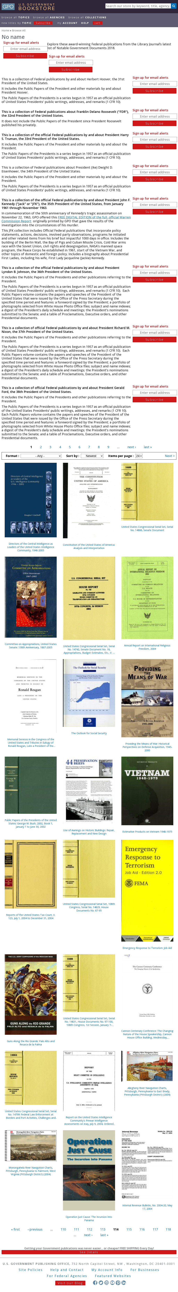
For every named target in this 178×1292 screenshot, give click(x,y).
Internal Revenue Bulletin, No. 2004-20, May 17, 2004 (147, 1207)
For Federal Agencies (67, 1276)
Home (5, 30)
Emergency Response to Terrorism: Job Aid (147, 948)
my (67, 23)
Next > (170, 456)
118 (168, 1229)
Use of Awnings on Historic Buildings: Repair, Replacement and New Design (89, 832)
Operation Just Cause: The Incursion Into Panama (89, 1218)
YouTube (112, 1283)
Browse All (16, 17)
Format (12, 456)
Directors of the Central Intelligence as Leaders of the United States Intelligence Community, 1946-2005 (30, 547)
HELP (85, 23)
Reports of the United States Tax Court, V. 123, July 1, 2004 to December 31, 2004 (30, 916)
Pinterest (118, 1283)
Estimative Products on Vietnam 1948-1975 (147, 831)
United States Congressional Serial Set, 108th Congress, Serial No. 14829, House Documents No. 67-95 (89, 907)
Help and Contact (67, 1270)
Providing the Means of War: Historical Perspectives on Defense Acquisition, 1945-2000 (147, 747)
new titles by (26, 23)
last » (148, 447)
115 (129, 1229)
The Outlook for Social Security (89, 733)
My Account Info (107, 1270)
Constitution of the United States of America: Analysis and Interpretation (89, 546)
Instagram (106, 1283)
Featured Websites (113, 1276)
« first (15, 1229)
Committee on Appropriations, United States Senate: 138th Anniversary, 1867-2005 (31, 645)
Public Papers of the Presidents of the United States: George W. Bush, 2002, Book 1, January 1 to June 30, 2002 (31, 823)
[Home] (30, 9)
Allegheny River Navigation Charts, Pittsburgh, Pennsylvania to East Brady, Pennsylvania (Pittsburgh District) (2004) (147, 1091)
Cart (97, 23)
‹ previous (35, 1229)
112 (89, 1229)
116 (142, 1229)
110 (63, 1229)
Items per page (120, 456)
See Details (89, 1252)
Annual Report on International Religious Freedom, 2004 (147, 647)
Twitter (101, 1283)
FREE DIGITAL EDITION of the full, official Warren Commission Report (66, 219)
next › (131, 447)
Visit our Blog (70, 1283)
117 (155, 1229)
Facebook (95, 1283)
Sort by (72, 456)
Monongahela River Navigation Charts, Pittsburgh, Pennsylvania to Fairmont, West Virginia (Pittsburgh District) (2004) (31, 1171)
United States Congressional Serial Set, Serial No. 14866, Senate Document (147, 528)
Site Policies (31, 1270)
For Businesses (144, 1270)
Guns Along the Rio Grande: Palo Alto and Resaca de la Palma (31, 1042)
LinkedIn (124, 1283)
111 (76, 1229)
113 (102, 1229)
